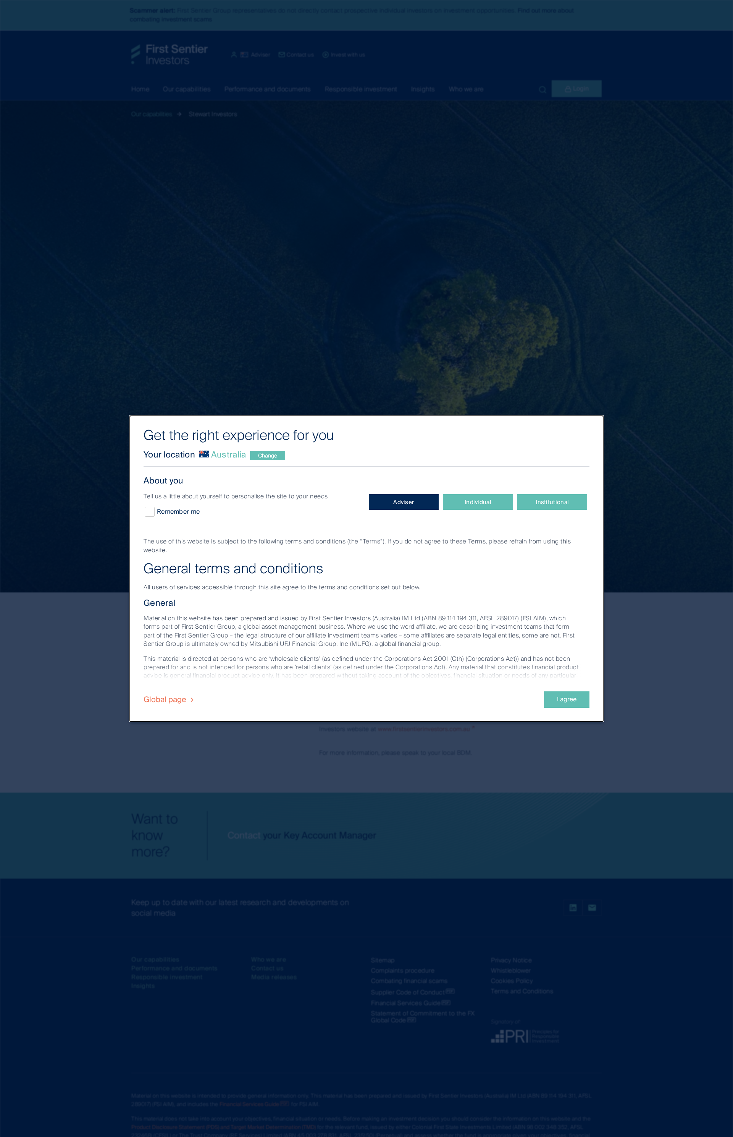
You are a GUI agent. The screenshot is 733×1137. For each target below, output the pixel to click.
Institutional (552, 502)
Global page (166, 699)
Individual (478, 502)
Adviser (403, 502)
